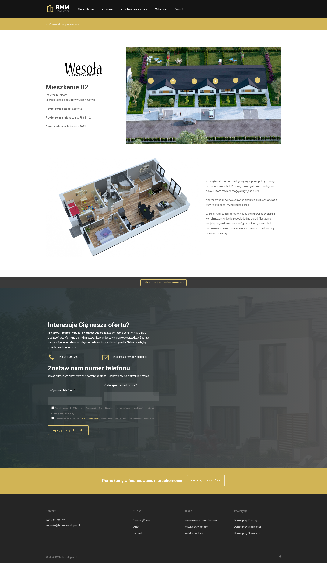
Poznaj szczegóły (205, 480)
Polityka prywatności (196, 526)
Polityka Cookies (193, 533)
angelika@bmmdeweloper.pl (63, 525)
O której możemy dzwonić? (120, 385)
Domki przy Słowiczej (247, 533)
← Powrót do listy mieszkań (62, 24)
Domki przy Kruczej (245, 520)
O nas (136, 526)
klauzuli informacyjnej (90, 419)
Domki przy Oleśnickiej (247, 526)
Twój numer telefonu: (61, 390)
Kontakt (137, 533)
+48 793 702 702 (56, 520)
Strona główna (141, 520)
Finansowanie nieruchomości (201, 520)
